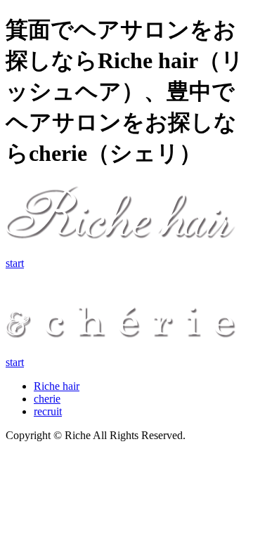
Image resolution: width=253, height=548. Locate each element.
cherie (47, 399)
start (15, 263)
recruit (48, 411)
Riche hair (56, 386)
